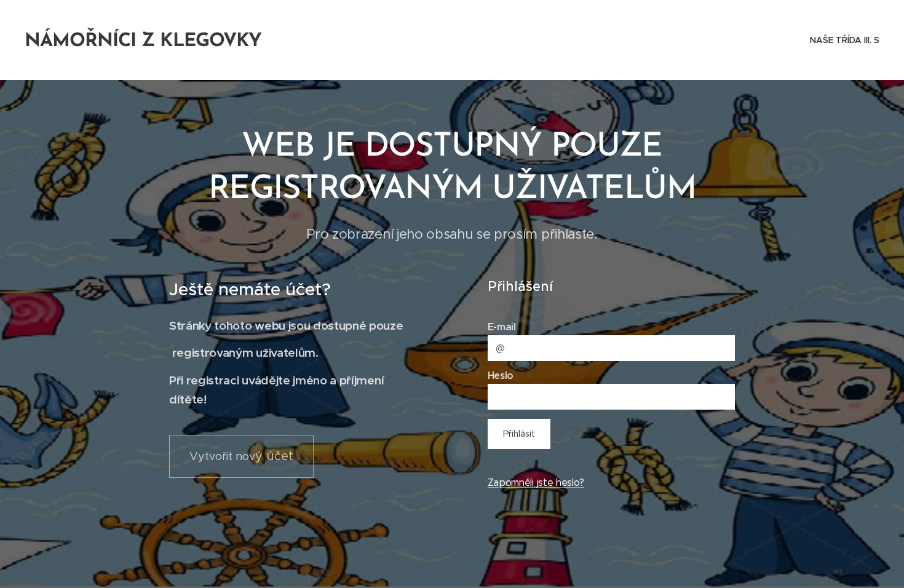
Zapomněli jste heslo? (536, 482)
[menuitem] (843, 40)
